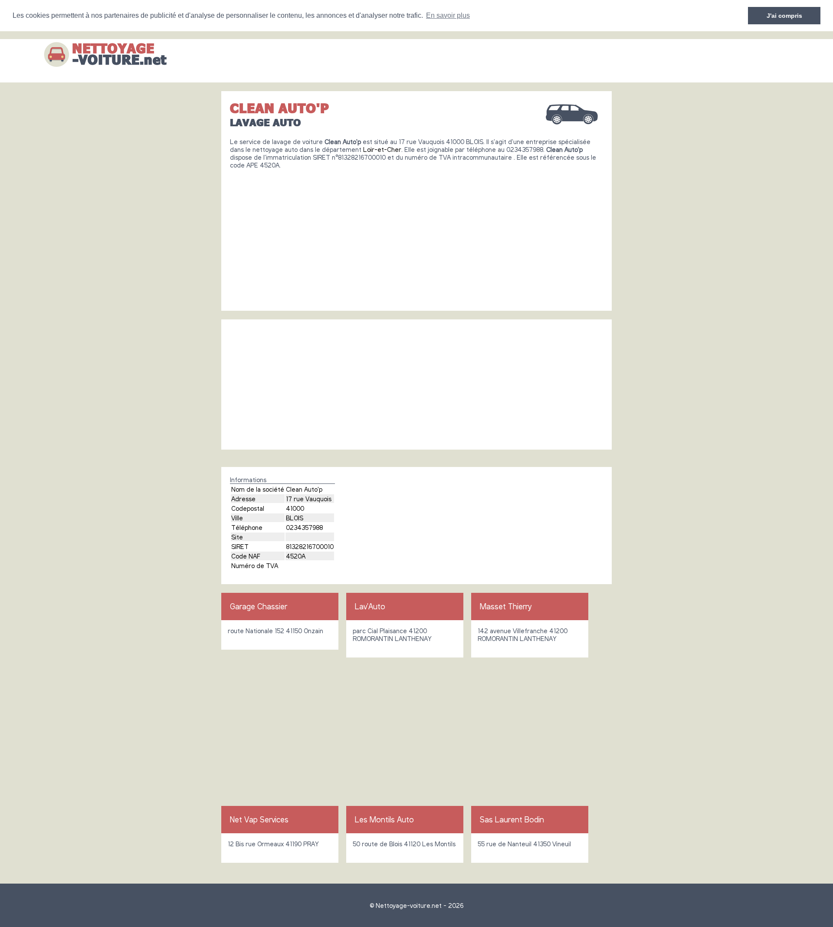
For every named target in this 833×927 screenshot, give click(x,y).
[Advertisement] (416, 236)
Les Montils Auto (384, 819)
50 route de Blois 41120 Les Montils (404, 844)
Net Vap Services (259, 819)
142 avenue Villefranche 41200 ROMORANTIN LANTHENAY (522, 634)
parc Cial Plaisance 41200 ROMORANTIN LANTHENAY (392, 634)
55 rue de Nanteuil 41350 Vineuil (524, 844)
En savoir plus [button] (448, 15)
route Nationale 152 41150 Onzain (275, 630)
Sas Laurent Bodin (512, 819)
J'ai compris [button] (784, 15)
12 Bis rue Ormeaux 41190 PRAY (273, 844)
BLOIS (294, 518)
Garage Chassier (258, 606)
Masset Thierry (505, 606)
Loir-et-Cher (382, 149)
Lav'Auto (370, 606)
